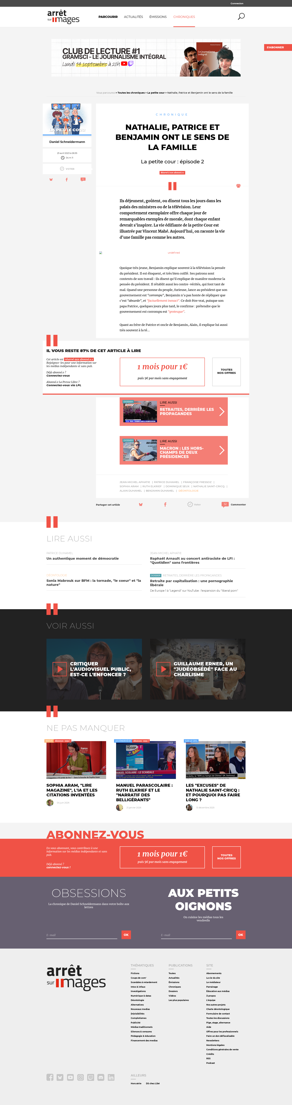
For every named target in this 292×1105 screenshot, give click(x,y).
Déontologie (189, 490)
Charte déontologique (218, 1009)
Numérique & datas (141, 996)
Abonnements (213, 973)
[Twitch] (91, 1080)
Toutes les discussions (217, 1018)
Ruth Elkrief (152, 486)
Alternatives (137, 1004)
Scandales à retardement (144, 982)
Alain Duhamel (131, 490)
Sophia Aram (129, 486)
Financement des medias (144, 1040)
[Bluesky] (60, 1080)
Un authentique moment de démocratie (82, 558)
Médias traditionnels (141, 1027)
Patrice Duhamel (166, 482)
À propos (211, 996)
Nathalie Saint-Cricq (209, 486)
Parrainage (212, 987)
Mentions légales (215, 1045)
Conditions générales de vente (222, 1049)
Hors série (136, 1083)
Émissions (158, 17)
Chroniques (184, 17)
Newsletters (212, 1040)
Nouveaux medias (140, 1009)
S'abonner (275, 47)
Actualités (133, 17)
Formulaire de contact (218, 1013)
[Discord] (101, 1080)
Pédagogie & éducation (143, 1036)
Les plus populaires (179, 1000)
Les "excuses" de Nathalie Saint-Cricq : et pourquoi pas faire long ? (213, 792)
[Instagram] (81, 1080)
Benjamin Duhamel (160, 490)
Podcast (210, 1063)
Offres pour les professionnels (222, 1031)
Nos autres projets (215, 1004)
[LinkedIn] (111, 1080)
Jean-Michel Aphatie (135, 482)
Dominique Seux (177, 486)
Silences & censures (141, 1031)
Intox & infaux (138, 987)
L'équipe (210, 1000)
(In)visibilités (137, 1013)
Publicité (135, 1022)
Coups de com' (138, 978)
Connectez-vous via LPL (63, 385)
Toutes (172, 973)
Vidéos (172, 996)
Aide (208, 1027)
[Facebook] (50, 1080)
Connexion (237, 3)
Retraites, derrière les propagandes (192, 575)
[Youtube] (71, 1080)
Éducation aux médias (217, 991)
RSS (208, 1058)
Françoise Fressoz (197, 482)
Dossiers (173, 991)
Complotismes (138, 1018)
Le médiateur (213, 982)
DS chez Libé (153, 1083)
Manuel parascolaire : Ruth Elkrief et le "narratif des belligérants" (144, 792)
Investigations (138, 991)
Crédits (210, 1054)
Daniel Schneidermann (67, 142)
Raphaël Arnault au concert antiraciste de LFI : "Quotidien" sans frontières (192, 560)
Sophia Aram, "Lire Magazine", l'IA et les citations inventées (72, 790)
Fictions (135, 973)
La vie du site (213, 978)
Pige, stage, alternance (218, 1022)
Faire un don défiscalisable (220, 1036)
